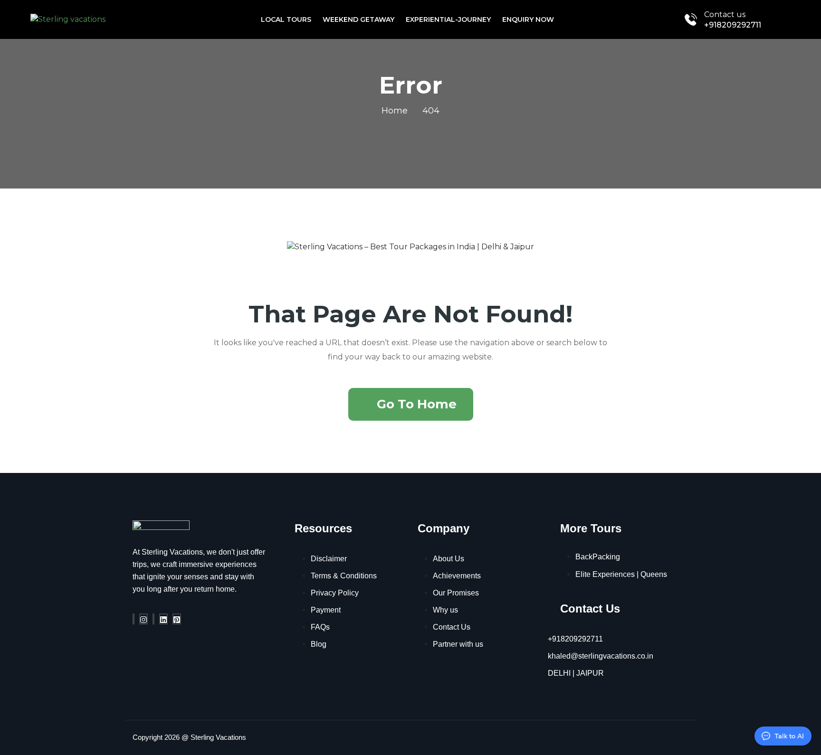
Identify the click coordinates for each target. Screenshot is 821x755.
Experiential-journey (448, 19)
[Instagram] (143, 618)
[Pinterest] (176, 618)
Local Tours (286, 19)
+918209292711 (732, 24)
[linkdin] (163, 618)
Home (395, 110)
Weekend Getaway (358, 19)
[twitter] (153, 618)
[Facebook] (133, 618)
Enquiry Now (528, 19)
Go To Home (417, 404)
